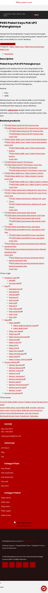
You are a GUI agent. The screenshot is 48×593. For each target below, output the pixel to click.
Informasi (9, 443)
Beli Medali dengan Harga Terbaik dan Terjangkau (19, 416)
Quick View (43, 128)
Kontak (8, 424)
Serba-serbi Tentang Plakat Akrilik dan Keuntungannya (21, 410)
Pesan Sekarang (8, 44)
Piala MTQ (5, 486)
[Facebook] (5, 565)
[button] (24, 424)
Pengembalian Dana (23, 545)
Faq (2, 457)
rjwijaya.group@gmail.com (11, 436)
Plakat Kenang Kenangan (34, 47)
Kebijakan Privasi (38, 545)
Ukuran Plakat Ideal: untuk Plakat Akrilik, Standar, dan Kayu (22, 408)
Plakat (11, 47)
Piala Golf (4, 481)
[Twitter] (12, 565)
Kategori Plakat (12, 492)
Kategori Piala (11, 463)
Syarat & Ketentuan (9, 548)
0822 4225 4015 (7, 429)
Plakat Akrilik (6, 498)
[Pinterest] (26, 565)
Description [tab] (8, 54)
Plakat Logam (6, 511)
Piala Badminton (7, 477)
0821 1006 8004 (7, 432)
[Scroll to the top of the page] (0, 591)
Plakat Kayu (19, 47)
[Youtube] (32, 565)
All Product (5, 448)
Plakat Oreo (4, 49)
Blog (2, 452)
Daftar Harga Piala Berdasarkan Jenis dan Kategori (19, 413)
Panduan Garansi (8, 545)
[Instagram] (19, 565)
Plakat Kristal (6, 515)
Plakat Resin (5, 506)
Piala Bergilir (6, 468)
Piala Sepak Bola (7, 473)
